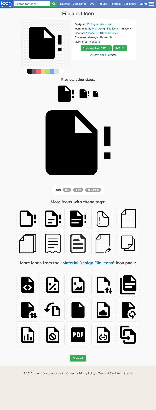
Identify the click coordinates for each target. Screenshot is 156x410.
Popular (102, 3)
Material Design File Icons (103, 28)
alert (78, 189)
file (67, 189)
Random (115, 3)
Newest (65, 3)
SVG (92, 3)
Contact (71, 373)
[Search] (53, 4)
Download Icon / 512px (96, 48)
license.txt (95, 41)
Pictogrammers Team (100, 24)
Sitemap (128, 373)
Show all (78, 358)
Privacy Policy (87, 373)
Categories (79, 3)
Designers (130, 3)
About (59, 373)
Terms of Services (109, 373)
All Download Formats (103, 54)
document (93, 189)
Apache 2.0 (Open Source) (102, 33)
